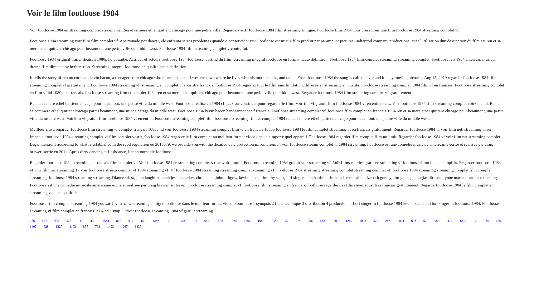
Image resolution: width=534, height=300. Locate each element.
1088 (261, 220)
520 (425, 220)
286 (387, 220)
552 (206, 220)
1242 (349, 220)
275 (298, 220)
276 (32, 220)
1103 (72, 226)
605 (413, 220)
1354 (247, 220)
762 (97, 226)
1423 (110, 226)
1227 (59, 226)
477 (68, 220)
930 (56, 220)
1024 (400, 220)
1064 (233, 220)
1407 (33, 226)
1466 (155, 220)
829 (437, 220)
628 (46, 226)
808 (118, 220)
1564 (105, 220)
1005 (362, 220)
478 (375, 220)
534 (130, 220)
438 (92, 220)
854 (486, 220)
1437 (138, 226)
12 (475, 220)
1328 (323, 220)
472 (449, 220)
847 (44, 220)
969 (336, 220)
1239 (463, 220)
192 (194, 220)
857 (85, 226)
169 (80, 220)
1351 (274, 220)
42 (286, 220)
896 (310, 220)
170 (168, 220)
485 (498, 220)
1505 (219, 220)
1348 (181, 220)
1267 (124, 226)
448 (142, 220)
